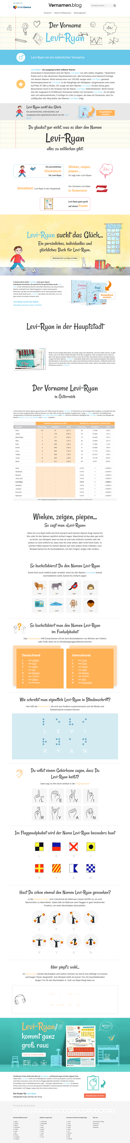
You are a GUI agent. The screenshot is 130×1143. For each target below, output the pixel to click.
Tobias (17, 454)
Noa (68, 1137)
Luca (42, 1137)
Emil (34, 663)
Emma (15, 1135)
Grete (68, 1121)
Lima (84, 660)
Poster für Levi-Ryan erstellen (34, 1055)
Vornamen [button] (47, 13)
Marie (15, 1121)
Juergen (45, 417)
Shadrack (18, 472)
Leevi (68, 1123)
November (87, 682)
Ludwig (35, 660)
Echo (84, 663)
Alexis (68, 1129)
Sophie (15, 1123)
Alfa (84, 679)
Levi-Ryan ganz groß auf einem (78, 204)
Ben (41, 1135)
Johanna (16, 1137)
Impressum (96, 1123)
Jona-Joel (28, 417)
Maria (15, 1125)
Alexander (43, 1121)
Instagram (96, 1127)
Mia (15, 1133)
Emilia (15, 1129)
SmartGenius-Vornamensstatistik (49, 499)
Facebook (95, 1125)
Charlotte (16, 1127)
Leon (17, 451)
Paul (43, 415)
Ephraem (18, 496)
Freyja (68, 1125)
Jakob (47, 415)
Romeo (85, 673)
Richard (35, 673)
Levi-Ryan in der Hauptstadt (39, 188)
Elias (63, 415)
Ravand (21, 417)
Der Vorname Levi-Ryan (79, 188)
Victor (85, 666)
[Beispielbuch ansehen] (96, 111)
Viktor (35, 666)
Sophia (16, 1139)
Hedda (69, 1139)
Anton (35, 679)
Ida (33, 670)
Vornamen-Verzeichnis (24, 1105)
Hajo (68, 1135)
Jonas (17, 458)
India (84, 670)
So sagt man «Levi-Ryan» (80, 171)
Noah (17, 461)
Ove (68, 1131)
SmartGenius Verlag (98, 1121)
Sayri (17, 468)
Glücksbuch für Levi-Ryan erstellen (65, 258)
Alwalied (36, 417)
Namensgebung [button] (79, 13)
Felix (17, 444)
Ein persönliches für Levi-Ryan (52, 171)
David (17, 447)
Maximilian (54, 415)
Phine (68, 1127)
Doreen (69, 1133)
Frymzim (18, 492)
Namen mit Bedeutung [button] (62, 13)
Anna (15, 1131)
